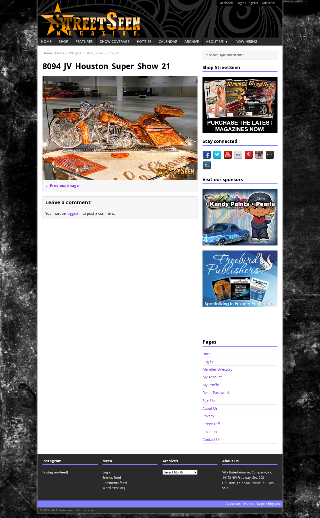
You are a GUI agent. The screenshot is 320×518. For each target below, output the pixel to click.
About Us (210, 408)
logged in (74, 213)
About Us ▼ (217, 41)
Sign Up (208, 400)
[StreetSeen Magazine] (160, 19)
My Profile (210, 384)
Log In (207, 361)
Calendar (168, 41)
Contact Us (211, 439)
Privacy (208, 416)
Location (209, 431)
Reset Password (215, 392)
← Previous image (62, 185)
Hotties (144, 41)
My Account (212, 377)
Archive (191, 41)
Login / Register (247, 3)
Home (46, 41)
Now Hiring (246, 41)
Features (84, 41)
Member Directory (217, 369)
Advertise (269, 3)
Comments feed (114, 482)
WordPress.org (113, 487)
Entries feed (111, 477)
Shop (63, 41)
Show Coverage (115, 41)
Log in (106, 472)
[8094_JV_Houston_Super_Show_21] (120, 176)
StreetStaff (211, 423)
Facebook (226, 3)
